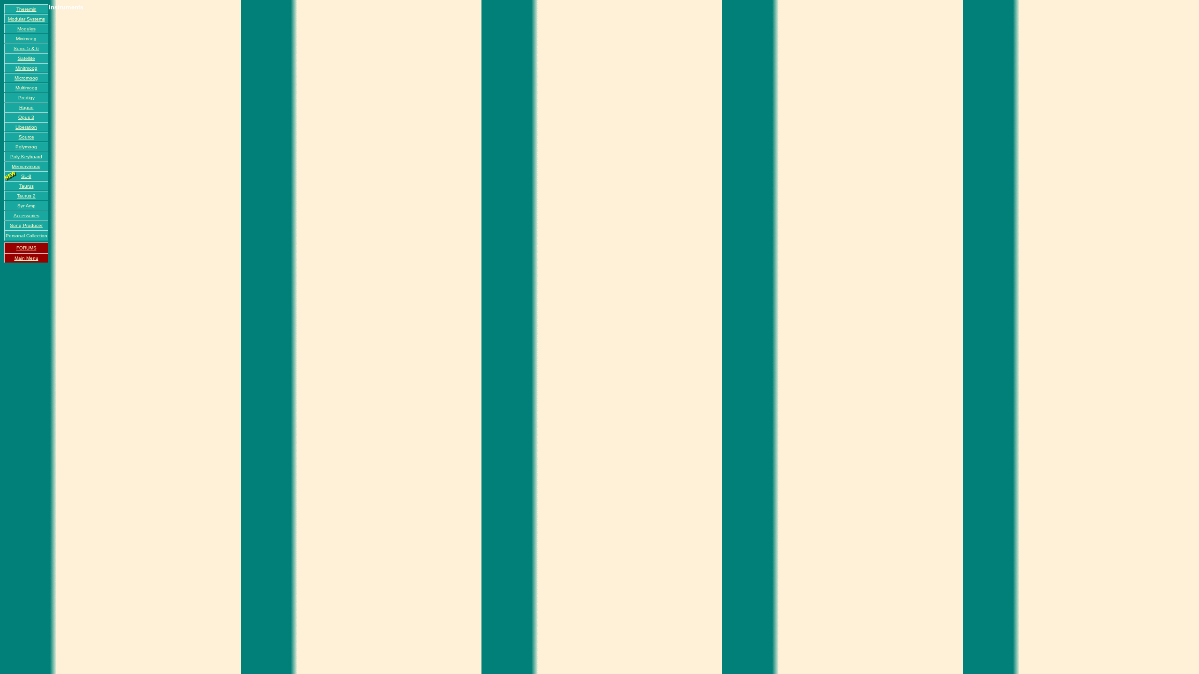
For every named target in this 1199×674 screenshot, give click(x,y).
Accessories (26, 215)
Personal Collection (26, 235)
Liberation (26, 127)
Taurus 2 (26, 195)
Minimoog (26, 38)
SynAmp (26, 205)
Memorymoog (26, 166)
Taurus (26, 186)
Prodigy (26, 97)
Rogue (26, 107)
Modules (26, 28)
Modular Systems (26, 19)
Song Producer (26, 225)
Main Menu (26, 258)
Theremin (26, 9)
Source (26, 136)
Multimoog (26, 87)
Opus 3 (26, 117)
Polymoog (26, 146)
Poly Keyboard (26, 156)
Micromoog (26, 78)
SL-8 (26, 176)
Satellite (26, 58)
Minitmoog (26, 68)
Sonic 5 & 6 (26, 48)
